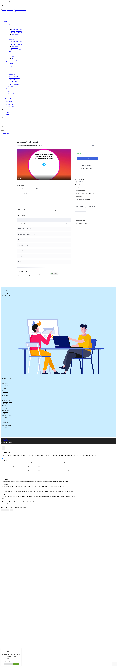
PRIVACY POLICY (8, 664)
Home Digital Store (7, 378)
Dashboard (5, 380)
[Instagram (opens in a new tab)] (3, 7)
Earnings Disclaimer (7, 293)
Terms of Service (6, 292)
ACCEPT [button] (16, 664)
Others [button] (3, 498)
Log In (4, 393)
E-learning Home (6, 400)
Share (99, 145)
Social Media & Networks (37, 145)
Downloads (5, 392)
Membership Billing (7, 425)
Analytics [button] (3, 488)
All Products (5, 383)
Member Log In (6, 422)
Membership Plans (6, 427)
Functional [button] (4, 477)
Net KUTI (81, 180)
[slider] (37, 178)
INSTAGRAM (79, 206)
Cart (4, 386)
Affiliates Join (6, 410)
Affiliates (5, 417)
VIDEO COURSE (80, 210)
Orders (4, 390)
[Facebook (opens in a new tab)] (3, 5)
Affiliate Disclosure (7, 295)
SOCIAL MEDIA (91, 206)
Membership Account (7, 423)
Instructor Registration (7, 402)
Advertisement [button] (4, 493)
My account (5, 381)
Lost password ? (6, 395)
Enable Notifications (5, 510)
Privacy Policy (6, 290)
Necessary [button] (4, 457)
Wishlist (93, 145)
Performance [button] (4, 482)
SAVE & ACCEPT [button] (5, 503)
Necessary (5, 458)
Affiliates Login (6, 412)
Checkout (5, 388)
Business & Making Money (26, 145)
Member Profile (6, 428)
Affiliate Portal (6, 413)
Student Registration (7, 403)
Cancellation (5, 430)
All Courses (5, 385)
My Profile (5, 405)
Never (11, 510)
